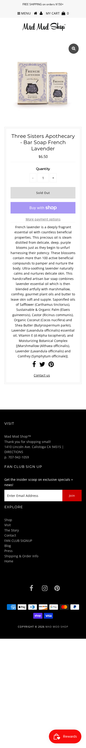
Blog (7, 545)
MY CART (57, 13)
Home (8, 561)
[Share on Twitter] (42, 365)
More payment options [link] (43, 219)
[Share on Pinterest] (51, 365)
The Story (11, 530)
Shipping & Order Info (21, 556)
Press (8, 551)
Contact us (42, 375)
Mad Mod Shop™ (17, 436)
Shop (8, 520)
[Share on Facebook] (34, 365)
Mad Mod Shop (56, 626)
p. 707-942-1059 (16, 457)
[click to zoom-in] (74, 49)
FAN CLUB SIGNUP (18, 540)
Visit (7, 525)
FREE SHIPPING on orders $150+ (43, 4)
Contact (10, 535)
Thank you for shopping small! (27, 441)
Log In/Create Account (23, 743)
